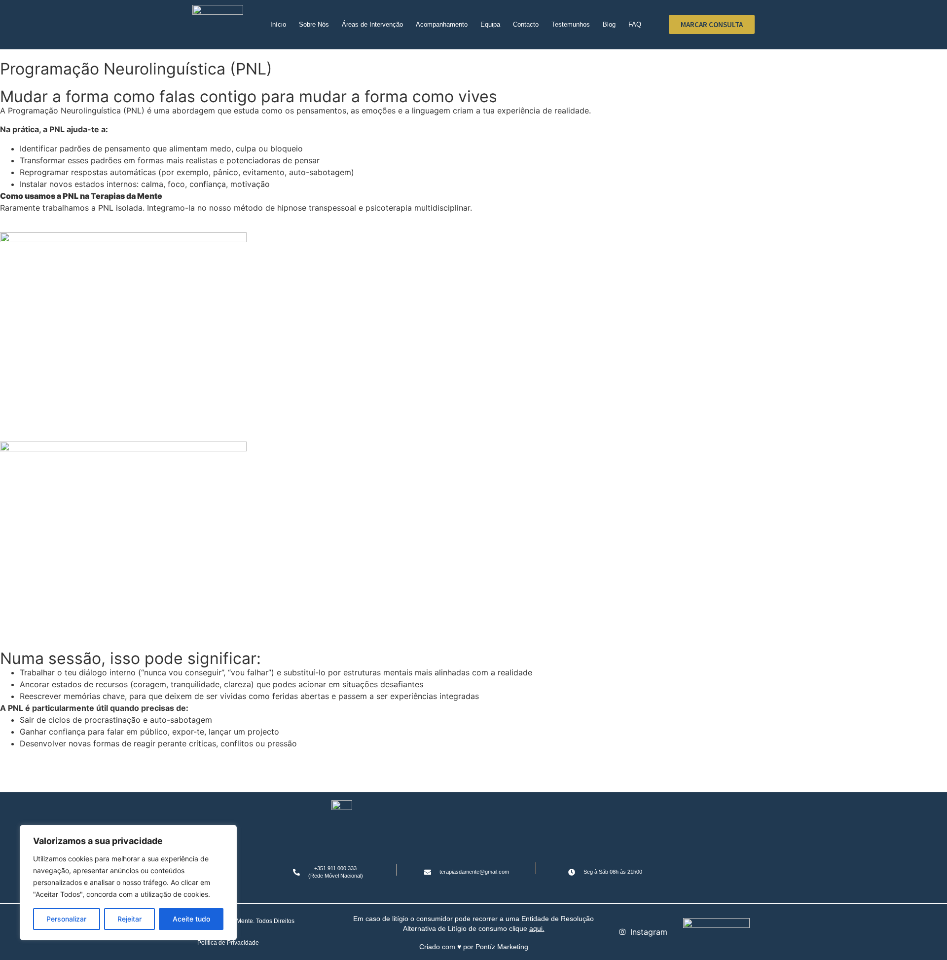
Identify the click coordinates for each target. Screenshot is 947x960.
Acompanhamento (442, 24)
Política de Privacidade (228, 942)
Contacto (526, 24)
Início (278, 24)
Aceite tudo (191, 919)
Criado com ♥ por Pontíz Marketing (473, 947)
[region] (128, 882)
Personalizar (66, 919)
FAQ (634, 24)
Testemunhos (570, 24)
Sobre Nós (314, 24)
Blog (609, 24)
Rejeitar (129, 919)
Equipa (490, 24)
